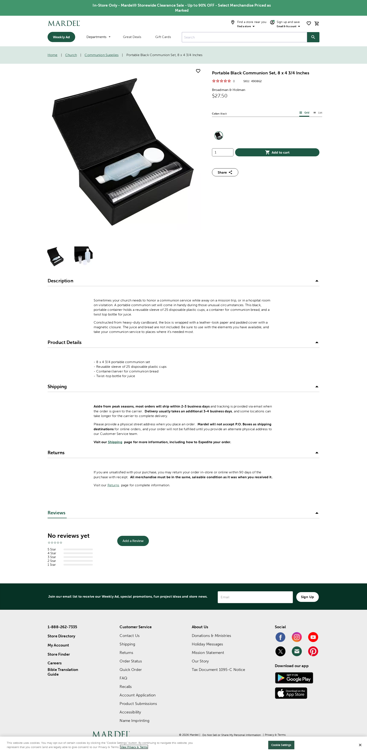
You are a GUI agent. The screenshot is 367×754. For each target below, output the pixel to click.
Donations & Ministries (211, 635)
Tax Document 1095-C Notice (218, 669)
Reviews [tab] (56, 512)
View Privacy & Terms (134, 746)
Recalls (126, 686)
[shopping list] (309, 23)
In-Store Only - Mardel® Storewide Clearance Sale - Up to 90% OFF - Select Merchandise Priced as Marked (182, 8)
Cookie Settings (281, 745)
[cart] (316, 23)
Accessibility (130, 712)
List (320, 112)
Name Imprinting (134, 720)
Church (71, 55)
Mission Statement (208, 652)
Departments (96, 37)
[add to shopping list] (198, 71)
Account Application (138, 695)
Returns (113, 485)
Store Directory (61, 636)
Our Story (200, 661)
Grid (306, 112)
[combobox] (244, 37)
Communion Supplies (102, 55)
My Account (58, 645)
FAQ (123, 678)
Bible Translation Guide (63, 672)
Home (53, 55)
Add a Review (133, 541)
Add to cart (280, 152)
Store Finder (59, 654)
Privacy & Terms (275, 734)
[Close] (360, 745)
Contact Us (130, 635)
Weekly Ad (61, 37)
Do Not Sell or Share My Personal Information (231, 735)
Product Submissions (138, 703)
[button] (183, 281)
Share (222, 172)
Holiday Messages (207, 644)
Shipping (115, 442)
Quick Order (131, 669)
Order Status (131, 661)
